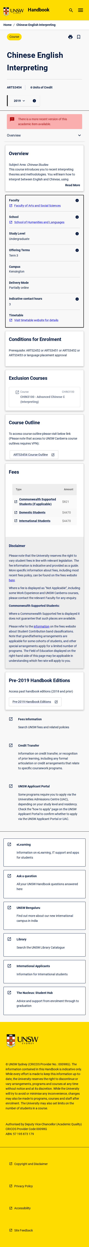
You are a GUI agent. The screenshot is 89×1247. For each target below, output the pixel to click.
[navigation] (34, 454)
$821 (65, 501)
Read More (72, 185)
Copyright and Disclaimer (31, 1164)
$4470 (66, 512)
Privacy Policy (23, 1186)
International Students (34, 521)
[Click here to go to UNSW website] (13, 12)
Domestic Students (32, 512)
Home (7, 25)
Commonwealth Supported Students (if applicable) (37, 502)
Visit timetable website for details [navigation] (36, 320)
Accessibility (22, 1208)
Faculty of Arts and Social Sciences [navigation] (37, 205)
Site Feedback (23, 1230)
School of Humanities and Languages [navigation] (39, 222)
